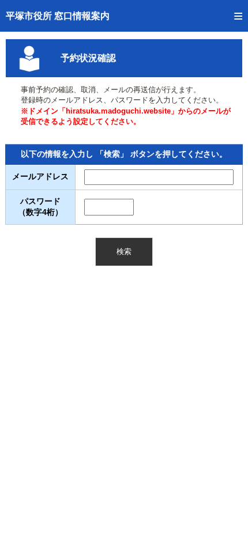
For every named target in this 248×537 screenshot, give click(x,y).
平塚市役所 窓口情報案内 (58, 16)
